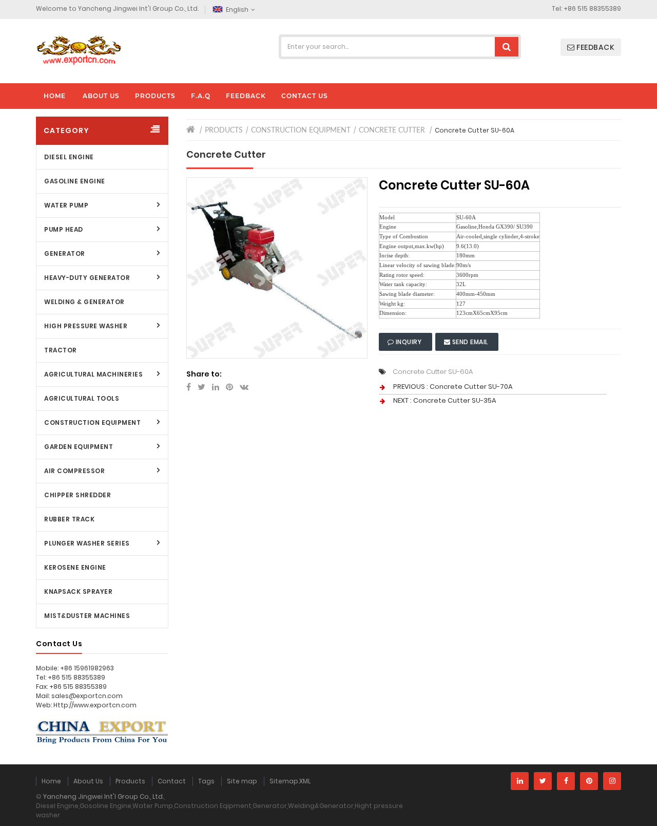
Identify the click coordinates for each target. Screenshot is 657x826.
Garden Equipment (78, 446)
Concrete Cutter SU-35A (454, 400)
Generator (64, 253)
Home (51, 781)
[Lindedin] (520, 781)
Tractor (60, 350)
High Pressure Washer (85, 326)
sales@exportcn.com (87, 695)
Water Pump (66, 205)
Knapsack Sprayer (78, 591)
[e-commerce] (79, 49)
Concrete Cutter (392, 130)
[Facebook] (566, 781)
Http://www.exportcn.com (95, 705)
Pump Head (63, 229)
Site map (242, 781)
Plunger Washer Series (87, 543)
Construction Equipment (92, 422)
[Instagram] (612, 781)
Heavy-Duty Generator (87, 277)
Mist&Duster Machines (87, 615)
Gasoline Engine (74, 181)
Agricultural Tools (81, 398)
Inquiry (408, 341)
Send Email (470, 341)
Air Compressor (74, 470)
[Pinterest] (589, 781)
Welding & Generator (84, 301)
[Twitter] (543, 781)
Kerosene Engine (75, 567)
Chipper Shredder (77, 495)
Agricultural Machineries (93, 374)
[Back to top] (646, 807)
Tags (206, 781)
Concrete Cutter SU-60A (433, 372)
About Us (88, 781)
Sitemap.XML (290, 781)
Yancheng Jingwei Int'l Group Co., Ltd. (103, 796)
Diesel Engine (69, 157)
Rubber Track (69, 519)
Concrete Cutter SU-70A (471, 386)
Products (224, 130)
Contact (172, 781)
